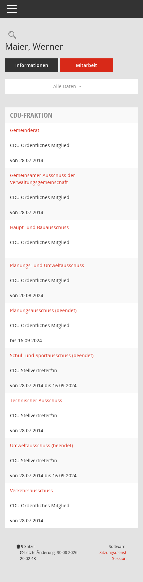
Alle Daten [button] (65, 86)
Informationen (31, 65)
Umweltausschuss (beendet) (41, 445)
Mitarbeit (86, 65)
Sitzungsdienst (112, 555)
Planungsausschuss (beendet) (43, 310)
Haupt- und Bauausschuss (39, 227)
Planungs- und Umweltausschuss (47, 265)
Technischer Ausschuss (36, 400)
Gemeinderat (24, 130)
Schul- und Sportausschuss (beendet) (51, 355)
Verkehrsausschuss (31, 490)
